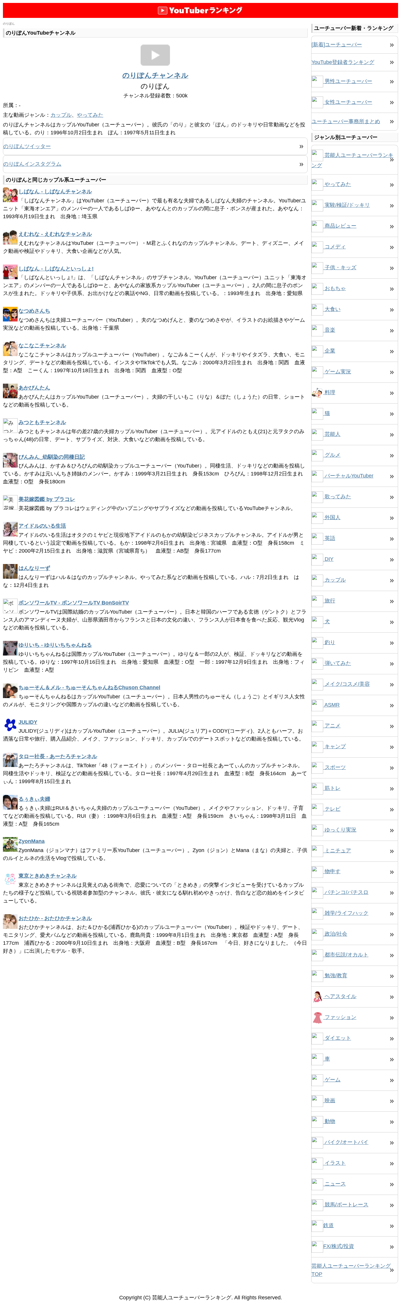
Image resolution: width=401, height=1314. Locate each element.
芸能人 (332, 434)
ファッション (339, 1017)
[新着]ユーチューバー (336, 45)
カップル (61, 115)
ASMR (331, 705)
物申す (332, 871)
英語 (329, 538)
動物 (329, 1121)
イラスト (334, 1163)
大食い (332, 309)
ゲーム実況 (337, 372)
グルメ (332, 455)
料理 (329, 392)
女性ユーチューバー (347, 102)
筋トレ (332, 788)
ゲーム (332, 1080)
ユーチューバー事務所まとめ (345, 121)
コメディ (334, 247)
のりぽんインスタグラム (32, 164)
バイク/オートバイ (345, 1142)
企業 (329, 351)
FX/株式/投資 (338, 1246)
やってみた (90, 115)
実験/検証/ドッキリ (346, 205)
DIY (328, 559)
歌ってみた (337, 496)
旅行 (329, 601)
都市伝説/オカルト (345, 955)
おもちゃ (334, 288)
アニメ (332, 726)
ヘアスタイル (339, 996)
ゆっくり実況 (339, 830)
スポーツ (334, 767)
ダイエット (337, 1038)
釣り (329, 642)
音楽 (329, 330)
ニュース (334, 1184)
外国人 (332, 517)
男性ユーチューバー (347, 81)
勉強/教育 (335, 975)
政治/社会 (335, 934)
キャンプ (334, 746)
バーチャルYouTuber (348, 476)
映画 (329, 1100)
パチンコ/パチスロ (345, 892)
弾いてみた (337, 663)
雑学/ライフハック (345, 913)
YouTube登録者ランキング (342, 62)
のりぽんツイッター (27, 146)
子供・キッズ (339, 267)
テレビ (332, 809)
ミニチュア (337, 851)
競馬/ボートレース (345, 1205)
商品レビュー (339, 226)
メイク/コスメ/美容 (346, 684)
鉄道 (328, 1225)
